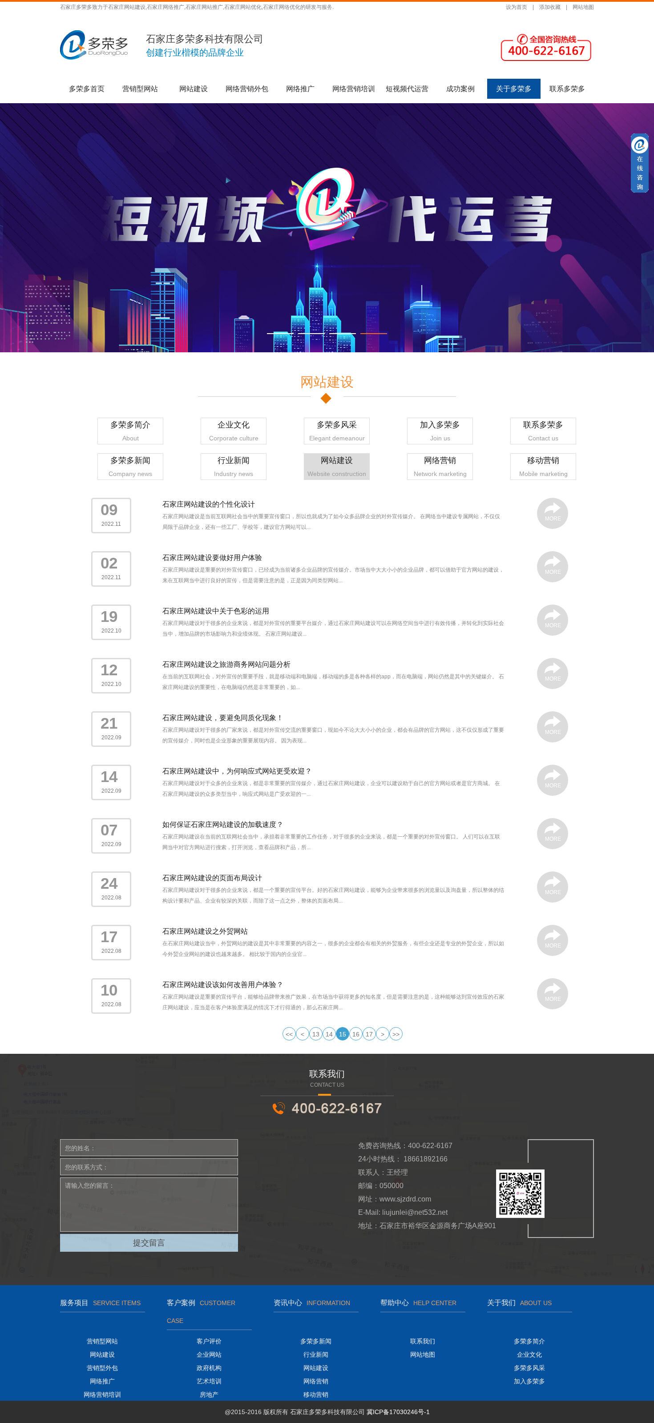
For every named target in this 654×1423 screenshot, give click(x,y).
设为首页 (516, 7)
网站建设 (193, 89)
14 (329, 1034)
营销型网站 (140, 89)
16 (355, 1034)
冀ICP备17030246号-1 (398, 1411)
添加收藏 (550, 7)
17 (369, 1034)
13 (315, 1034)
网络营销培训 (353, 89)
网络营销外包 (247, 89)
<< (289, 1034)
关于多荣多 (514, 89)
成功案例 (460, 89)
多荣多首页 (87, 89)
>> (396, 1034)
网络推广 (300, 89)
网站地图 (583, 7)
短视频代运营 (407, 89)
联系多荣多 (567, 89)
